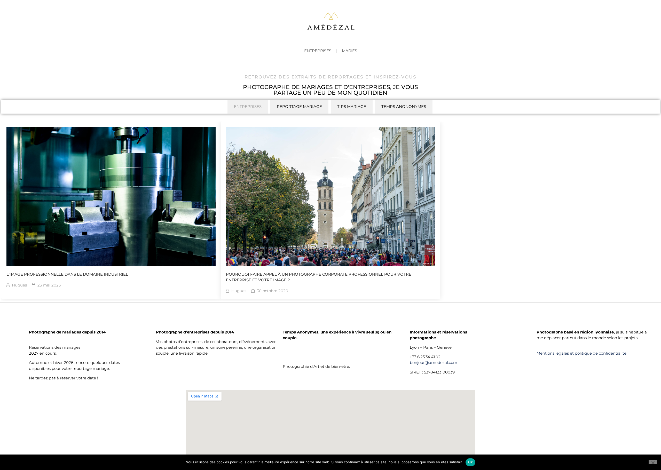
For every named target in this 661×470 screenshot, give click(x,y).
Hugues (19, 285)
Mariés (349, 50)
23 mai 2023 (49, 285)
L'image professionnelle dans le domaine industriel (67, 274)
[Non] (652, 462)
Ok (470, 462)
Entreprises (317, 50)
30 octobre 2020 (272, 290)
